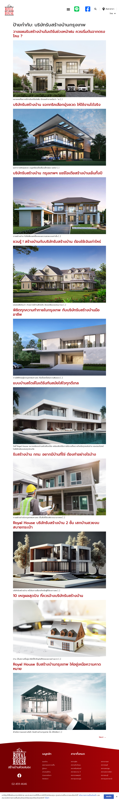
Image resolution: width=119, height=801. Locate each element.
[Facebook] (19, 776)
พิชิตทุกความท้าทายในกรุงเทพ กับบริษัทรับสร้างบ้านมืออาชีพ (56, 312)
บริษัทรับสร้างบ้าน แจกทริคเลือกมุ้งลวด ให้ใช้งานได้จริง (57, 104)
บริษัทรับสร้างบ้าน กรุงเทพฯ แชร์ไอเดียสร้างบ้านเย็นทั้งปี (57, 173)
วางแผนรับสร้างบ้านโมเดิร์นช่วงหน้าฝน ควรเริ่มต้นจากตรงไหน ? (59, 34)
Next (102, 737)
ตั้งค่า (47, 798)
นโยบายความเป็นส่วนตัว (88, 795)
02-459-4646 (19, 784)
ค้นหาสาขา (110, 9)
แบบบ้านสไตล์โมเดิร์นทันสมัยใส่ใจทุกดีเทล (46, 383)
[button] (68, 9)
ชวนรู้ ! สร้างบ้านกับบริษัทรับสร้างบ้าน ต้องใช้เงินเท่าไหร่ (57, 241)
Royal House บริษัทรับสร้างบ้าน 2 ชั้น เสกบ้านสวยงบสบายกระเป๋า (56, 525)
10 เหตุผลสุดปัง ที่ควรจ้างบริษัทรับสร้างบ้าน (48, 596)
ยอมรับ (108, 796)
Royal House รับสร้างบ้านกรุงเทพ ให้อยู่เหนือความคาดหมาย (57, 666)
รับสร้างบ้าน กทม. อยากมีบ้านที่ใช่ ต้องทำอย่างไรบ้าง (54, 454)
